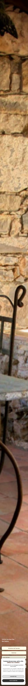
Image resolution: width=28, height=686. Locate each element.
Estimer (14, 653)
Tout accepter (13, 680)
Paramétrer (13, 676)
